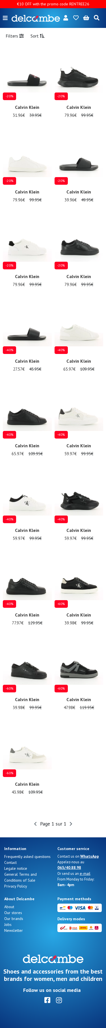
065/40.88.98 (69, 867)
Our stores (13, 912)
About (9, 906)
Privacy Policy (15, 886)
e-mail (85, 873)
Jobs (8, 924)
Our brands (13, 918)
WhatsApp (89, 856)
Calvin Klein (27, 107)
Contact (10, 862)
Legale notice (15, 868)
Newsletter (13, 930)
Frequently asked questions (27, 856)
